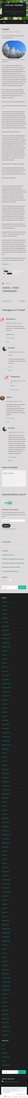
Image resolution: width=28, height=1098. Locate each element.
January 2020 (5, 924)
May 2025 (4, 663)
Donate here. (7, 502)
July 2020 (4, 900)
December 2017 (6, 1026)
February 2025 (5, 675)
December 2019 (6, 928)
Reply (7, 341)
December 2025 (6, 634)
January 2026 (5, 630)
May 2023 (4, 761)
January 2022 (5, 826)
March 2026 (5, 622)
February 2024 (5, 724)
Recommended (6, 1057)
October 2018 (5, 986)
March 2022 (5, 818)
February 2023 (5, 773)
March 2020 (5, 916)
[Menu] (4, 22)
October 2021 (5, 838)
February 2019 (5, 969)
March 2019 (5, 965)
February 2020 (5, 920)
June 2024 (4, 708)
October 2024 (5, 691)
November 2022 (6, 785)
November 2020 (6, 883)
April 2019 (4, 961)
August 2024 (5, 700)
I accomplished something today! (10, 571)
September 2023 (6, 744)
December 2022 (6, 781)
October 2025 (5, 642)
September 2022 (6, 793)
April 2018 (4, 1010)
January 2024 (5, 728)
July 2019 (4, 949)
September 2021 (6, 843)
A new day (22, 301)
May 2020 (4, 908)
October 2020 (5, 887)
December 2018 (6, 977)
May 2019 (4, 957)
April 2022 (4, 814)
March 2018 (5, 1014)
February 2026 (5, 626)
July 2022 (4, 802)
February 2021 (5, 871)
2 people (12, 418)
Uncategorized (8, 283)
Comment (21, 484)
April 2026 (4, 618)
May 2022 (4, 810)
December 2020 (6, 879)
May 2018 (4, 1006)
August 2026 (5, 601)
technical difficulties (9, 291)
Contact (4, 1061)
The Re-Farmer (14, 5)
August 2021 (5, 847)
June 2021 (4, 855)
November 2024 (6, 687)
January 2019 (5, 973)
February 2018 (5, 1018)
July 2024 (4, 704)
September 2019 (6, 941)
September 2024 (6, 695)
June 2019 (4, 953)
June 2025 (4, 659)
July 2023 (4, 753)
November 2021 (6, 834)
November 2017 (6, 1030)
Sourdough (4, 1053)
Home (3, 1044)
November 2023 (6, 736)
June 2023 (4, 757)
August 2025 (5, 650)
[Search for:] (14, 587)
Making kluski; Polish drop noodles (11, 567)
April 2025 (4, 667)
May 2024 (4, 712)
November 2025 (6, 638)
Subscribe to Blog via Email (10, 509)
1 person (12, 338)
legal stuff (6, 287)
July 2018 (4, 998)
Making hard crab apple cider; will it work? (13, 559)
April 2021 (4, 863)
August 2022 (5, 798)
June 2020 (4, 904)
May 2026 (4, 614)
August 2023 (5, 749)
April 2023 (4, 765)
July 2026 (4, 606)
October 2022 (5, 789)
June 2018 (4, 1002)
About (3, 1049)
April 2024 (4, 716)
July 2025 (4, 655)
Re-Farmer (16, 31)
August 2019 (5, 945)
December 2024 (6, 683)
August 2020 (5, 896)
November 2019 (6, 932)
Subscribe (6, 525)
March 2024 (5, 720)
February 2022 (5, 822)
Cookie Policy (7, 1092)
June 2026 (4, 610)
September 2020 (6, 892)
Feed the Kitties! (6, 1065)
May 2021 (4, 859)
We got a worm (6, 301)
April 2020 (4, 912)
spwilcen (8, 397)
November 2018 (6, 981)
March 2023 (5, 769)
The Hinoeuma (10, 319)
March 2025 (5, 671)
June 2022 (4, 806)
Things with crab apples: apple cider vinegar (13, 563)
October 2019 (5, 937)
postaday (16, 287)
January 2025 (5, 679)
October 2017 (5, 1035)
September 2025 (6, 646)
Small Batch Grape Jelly (8, 555)
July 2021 (4, 851)
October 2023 (5, 740)
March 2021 (5, 867)
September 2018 (6, 990)
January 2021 (5, 875)
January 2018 (5, 1022)
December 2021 (6, 830)
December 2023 (6, 732)
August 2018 (5, 994)
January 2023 (5, 777)
